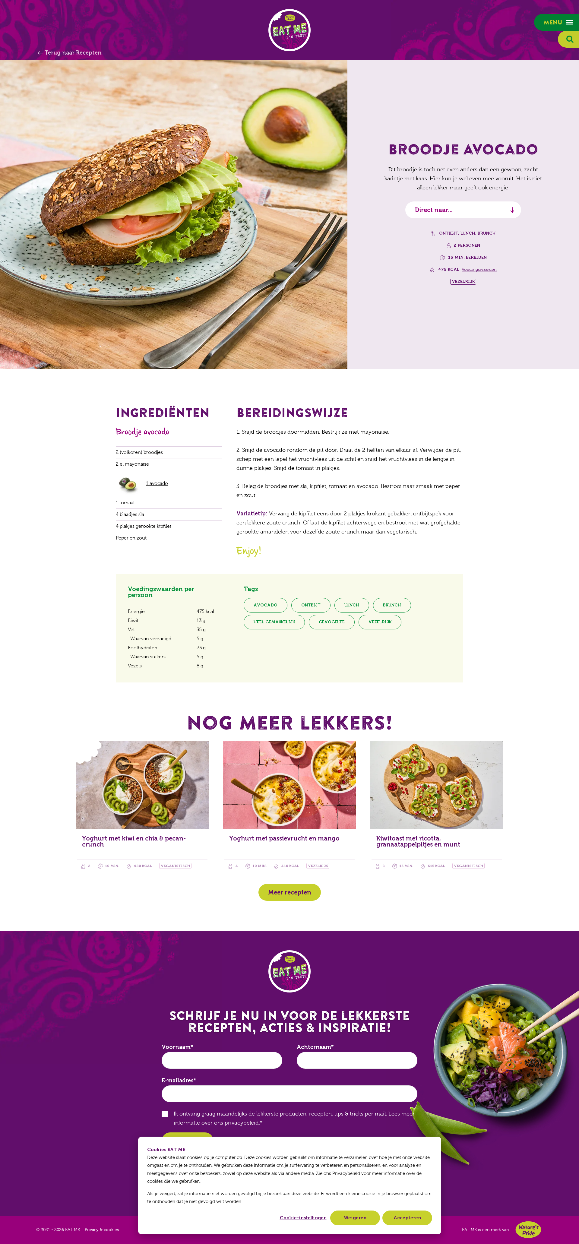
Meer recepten (289, 892)
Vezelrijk (380, 622)
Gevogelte (332, 622)
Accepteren (407, 1217)
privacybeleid (242, 1123)
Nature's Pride (528, 1229)
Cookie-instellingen (303, 1217)
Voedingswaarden (479, 269)
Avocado (265, 605)
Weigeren (355, 1217)
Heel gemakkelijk (274, 622)
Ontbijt (448, 233)
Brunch (487, 233)
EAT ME (289, 30)
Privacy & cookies (102, 1229)
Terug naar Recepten (73, 52)
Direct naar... (434, 210)
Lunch (467, 233)
